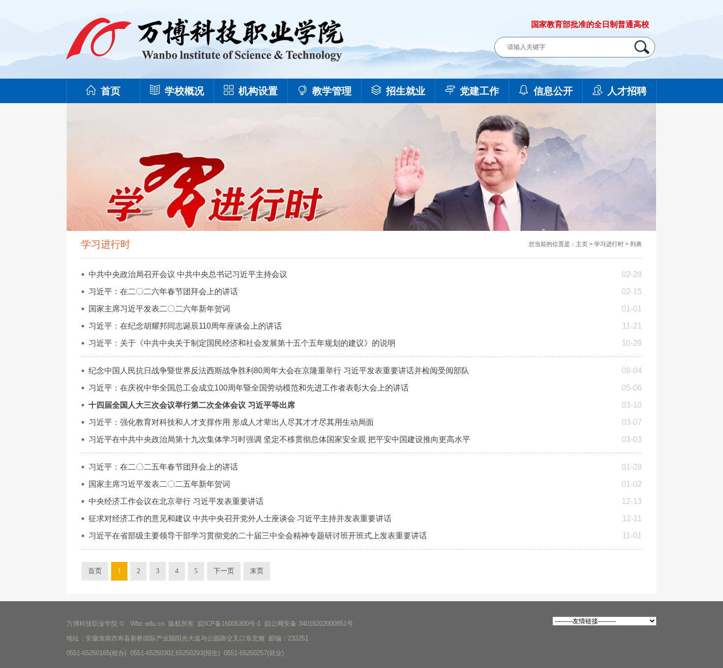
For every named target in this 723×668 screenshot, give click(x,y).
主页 (582, 244)
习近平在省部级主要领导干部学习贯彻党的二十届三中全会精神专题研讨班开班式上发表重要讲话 (258, 535)
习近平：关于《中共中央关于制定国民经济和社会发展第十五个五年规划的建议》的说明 (242, 343)
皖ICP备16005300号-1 (229, 623)
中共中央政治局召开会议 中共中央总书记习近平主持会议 (188, 274)
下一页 (223, 571)
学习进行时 (609, 244)
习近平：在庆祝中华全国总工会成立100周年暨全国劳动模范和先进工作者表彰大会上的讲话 (249, 388)
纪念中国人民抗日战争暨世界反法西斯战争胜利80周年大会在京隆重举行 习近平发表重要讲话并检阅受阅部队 (279, 370)
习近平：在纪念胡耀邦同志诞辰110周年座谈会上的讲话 (185, 326)
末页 (257, 571)
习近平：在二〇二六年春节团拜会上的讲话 (163, 291)
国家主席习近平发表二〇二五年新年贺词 (159, 484)
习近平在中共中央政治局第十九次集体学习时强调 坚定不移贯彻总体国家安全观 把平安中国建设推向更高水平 (279, 439)
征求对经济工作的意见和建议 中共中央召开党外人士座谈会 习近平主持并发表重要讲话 (240, 518)
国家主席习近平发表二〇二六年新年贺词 (159, 309)
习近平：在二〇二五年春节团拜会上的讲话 (163, 467)
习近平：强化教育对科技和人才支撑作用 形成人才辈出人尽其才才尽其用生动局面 (231, 422)
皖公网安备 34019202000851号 (309, 623)
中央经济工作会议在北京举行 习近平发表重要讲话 (176, 501)
